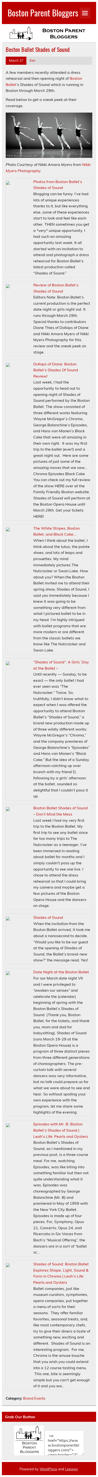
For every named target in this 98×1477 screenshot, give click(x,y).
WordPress (48, 1469)
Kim (32, 60)
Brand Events (34, 1398)
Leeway (71, 1469)
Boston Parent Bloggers (43, 12)
